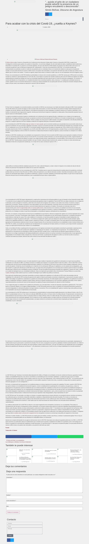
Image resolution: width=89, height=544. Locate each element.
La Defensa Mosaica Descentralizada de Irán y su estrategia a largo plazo (25, 458)
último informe (10, 62)
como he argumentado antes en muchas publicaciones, (30, 207)
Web (7, 506)
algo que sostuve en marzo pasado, (35, 124)
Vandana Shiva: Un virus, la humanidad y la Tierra (50, 458)
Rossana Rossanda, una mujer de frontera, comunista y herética (75, 450)
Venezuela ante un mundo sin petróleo (50, 451)
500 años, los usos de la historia (24, 450)
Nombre (8, 495)
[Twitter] (50, 14)
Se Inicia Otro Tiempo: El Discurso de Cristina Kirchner (75, 458)
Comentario (9, 477)
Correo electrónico (11, 500)
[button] (18, 436)
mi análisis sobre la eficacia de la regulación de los (25, 413)
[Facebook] (47, 14)
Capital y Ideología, (10, 272)
